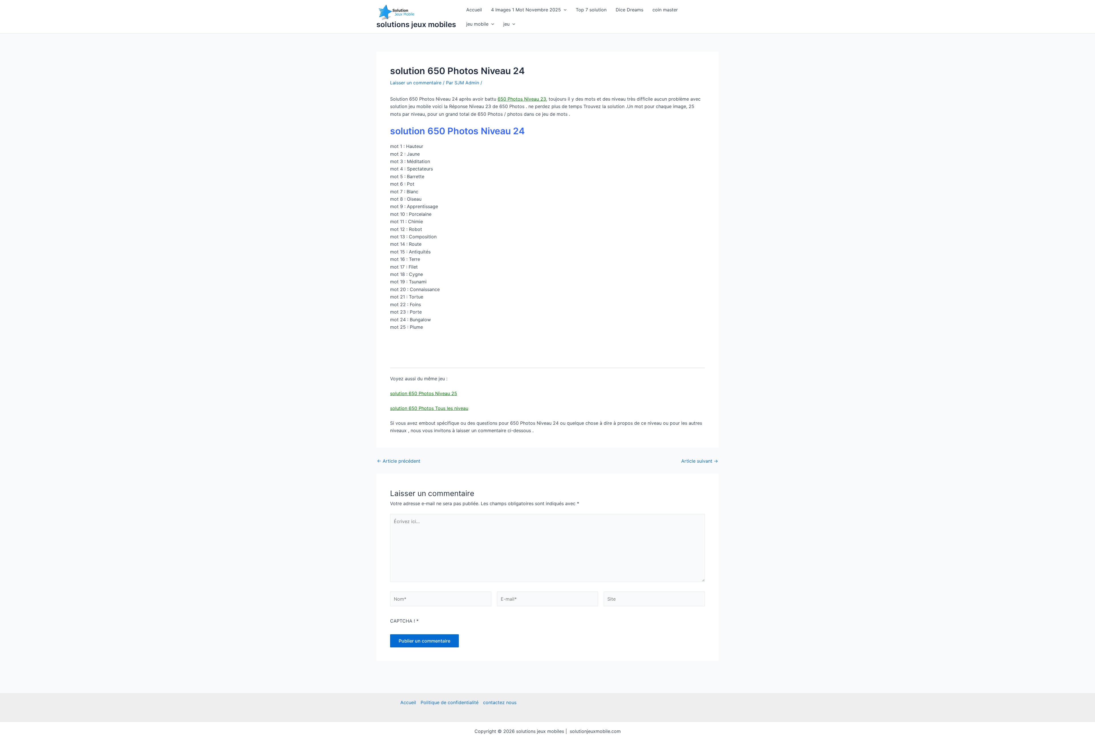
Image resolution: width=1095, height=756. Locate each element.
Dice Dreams (629, 10)
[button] (564, 10)
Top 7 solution (591, 10)
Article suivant (699, 461)
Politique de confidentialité (449, 702)
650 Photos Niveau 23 (522, 99)
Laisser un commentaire (415, 83)
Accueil (474, 10)
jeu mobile (477, 24)
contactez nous (499, 702)
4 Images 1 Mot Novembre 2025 (526, 10)
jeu (506, 24)
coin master (665, 10)
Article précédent (398, 461)
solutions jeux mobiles (416, 24)
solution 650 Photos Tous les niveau (429, 408)
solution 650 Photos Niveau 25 (423, 393)
